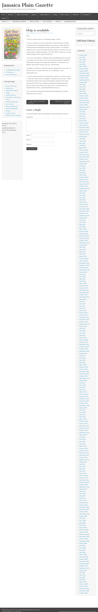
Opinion (33, 14)
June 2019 (82, 249)
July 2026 (82, 57)
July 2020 (82, 220)
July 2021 (82, 193)
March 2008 (83, 554)
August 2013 (83, 408)
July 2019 (82, 247)
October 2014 (83, 376)
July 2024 (82, 111)
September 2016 (84, 324)
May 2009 (82, 523)
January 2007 (83, 586)
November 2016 (84, 319)
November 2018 (84, 265)
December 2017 (84, 290)
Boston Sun (9, 88)
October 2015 (83, 349)
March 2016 (83, 337)
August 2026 (83, 55)
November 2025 (84, 75)
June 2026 (82, 59)
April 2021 (82, 200)
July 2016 (82, 328)
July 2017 (82, 301)
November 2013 (84, 401)
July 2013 (82, 410)
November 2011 (84, 455)
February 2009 (83, 529)
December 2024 (84, 100)
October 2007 (83, 566)
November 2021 (84, 184)
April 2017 (82, 308)
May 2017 (82, 306)
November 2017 (84, 292)
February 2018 (83, 285)
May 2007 (82, 577)
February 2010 (83, 502)
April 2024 (82, 118)
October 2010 (83, 484)
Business (11, 14)
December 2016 (84, 317)
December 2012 (84, 426)
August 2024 (83, 109)
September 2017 (84, 297)
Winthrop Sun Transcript (13, 115)
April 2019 (82, 254)
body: (28, 36)
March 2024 (83, 120)
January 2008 (83, 559)
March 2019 (83, 256)
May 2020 (82, 224)
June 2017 (82, 304)
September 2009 (84, 514)
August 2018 (83, 272)
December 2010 (84, 480)
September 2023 (84, 134)
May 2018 (82, 279)
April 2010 (82, 498)
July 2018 (82, 274)
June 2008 (82, 548)
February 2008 (83, 557)
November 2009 (84, 509)
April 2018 (82, 281)
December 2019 (84, 236)
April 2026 (82, 64)
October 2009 (83, 511)
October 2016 (83, 322)
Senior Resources (11, 74)
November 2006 (84, 591)
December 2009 (84, 507)
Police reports (65, 14)
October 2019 (83, 240)
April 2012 (82, 444)
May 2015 (82, 360)
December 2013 (84, 398)
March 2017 (83, 310)
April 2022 (82, 172)
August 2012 (83, 435)
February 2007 (83, 584)
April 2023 (82, 145)
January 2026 (83, 71)
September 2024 (84, 107)
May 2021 (82, 197)
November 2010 (84, 482)
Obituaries (76, 14)
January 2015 (83, 369)
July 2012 (82, 437)
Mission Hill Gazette (12, 106)
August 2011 (83, 462)
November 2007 (84, 563)
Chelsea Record (11, 95)
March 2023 (83, 148)
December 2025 (84, 73)
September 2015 (84, 351)
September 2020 (84, 215)
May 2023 (82, 143)
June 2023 (82, 141)
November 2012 (84, 428)
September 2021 (84, 188)
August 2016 (83, 326)
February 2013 (83, 421)
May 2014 (82, 387)
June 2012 (82, 439)
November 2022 (84, 157)
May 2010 (82, 496)
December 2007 (84, 561)
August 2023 (83, 136)
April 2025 (82, 91)
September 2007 (84, 568)
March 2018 (83, 283)
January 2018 (83, 288)
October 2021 (83, 186)
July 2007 (82, 572)
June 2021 (82, 195)
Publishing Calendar (19, 21)
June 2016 (82, 331)
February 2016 (83, 340)
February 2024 (83, 123)
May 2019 (82, 252)
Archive (4, 18)
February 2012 (83, 448)
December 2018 (84, 263)
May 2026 (82, 62)
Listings (55, 14)
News (3, 14)
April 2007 (82, 579)
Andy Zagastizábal (32, 33)
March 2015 (83, 365)
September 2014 (84, 378)
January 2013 (83, 423)
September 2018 (84, 270)
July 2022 (82, 166)
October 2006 (83, 593)
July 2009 (82, 518)
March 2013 (83, 419)
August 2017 (83, 299)
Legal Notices (47, 21)
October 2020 (83, 213)
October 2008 (83, 539)
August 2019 (83, 245)
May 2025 (82, 89)
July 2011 (82, 464)
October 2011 (83, 457)
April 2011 (82, 471)
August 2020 (83, 218)
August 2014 (83, 380)
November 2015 (84, 346)
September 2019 (84, 242)
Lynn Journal (10, 104)
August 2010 (83, 489)
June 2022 (82, 168)
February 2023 (83, 150)
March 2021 (83, 202)
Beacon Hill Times (11, 86)
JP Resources (10, 72)
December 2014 (84, 371)
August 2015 (83, 353)
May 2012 (82, 441)
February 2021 (83, 204)
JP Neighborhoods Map (13, 70)
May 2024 (82, 116)
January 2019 (83, 261)
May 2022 (82, 170)
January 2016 (83, 342)
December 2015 (84, 344)
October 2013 (83, 403)
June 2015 (82, 358)
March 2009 (83, 527)
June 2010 (82, 493)
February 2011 (83, 475)
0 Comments (50, 33)
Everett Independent (12, 102)
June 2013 (82, 412)
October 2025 (83, 77)
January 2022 (83, 179)
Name (28, 135)
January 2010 (83, 505)
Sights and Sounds (23, 14)
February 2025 (83, 96)
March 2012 (83, 446)
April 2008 (82, 552)
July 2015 (82, 355)
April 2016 (82, 335)
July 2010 (82, 491)
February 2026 (83, 68)
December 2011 (84, 453)
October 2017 (83, 294)
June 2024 (82, 114)
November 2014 (84, 374)
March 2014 (83, 392)
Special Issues (34, 21)
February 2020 (83, 231)
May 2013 (82, 414)
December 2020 (84, 209)
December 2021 (84, 181)
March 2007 (83, 582)
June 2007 (82, 575)
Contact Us (5, 21)
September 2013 (84, 405)
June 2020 (82, 222)
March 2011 (83, 473)
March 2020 (83, 229)
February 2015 (83, 367)
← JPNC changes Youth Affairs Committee (36, 102)
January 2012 (83, 450)
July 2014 (82, 383)
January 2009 (83, 532)
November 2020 (84, 211)
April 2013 (82, 417)
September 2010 (84, 487)
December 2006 (84, 588)
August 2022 (83, 163)
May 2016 (82, 333)
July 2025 (82, 84)
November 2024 (84, 102)
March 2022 (83, 175)
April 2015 (82, 362)
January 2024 (83, 125)
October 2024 (83, 105)
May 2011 (82, 469)
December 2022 (84, 154)
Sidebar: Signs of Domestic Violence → (62, 102)
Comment (29, 117)
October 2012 (83, 430)
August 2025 (83, 82)
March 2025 (83, 93)
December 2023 (84, 127)
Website (28, 144)
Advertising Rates (70, 21)
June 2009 (82, 520)
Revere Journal (10, 113)
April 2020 (82, 227)
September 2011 (84, 459)
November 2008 (84, 536)
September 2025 (84, 80)
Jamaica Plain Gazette (27, 5)
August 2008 (83, 543)
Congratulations (44, 14)
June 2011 (82, 466)
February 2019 (83, 258)
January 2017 (83, 315)
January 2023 (83, 152)
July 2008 (82, 545)
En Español (85, 14)
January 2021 (83, 206)
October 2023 (83, 132)
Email (28, 139)
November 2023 (84, 129)
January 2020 (83, 233)
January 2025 (83, 98)
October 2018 (83, 267)
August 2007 (83, 570)
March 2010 (83, 500)
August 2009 (83, 516)
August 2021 (83, 191)
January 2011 (83, 478)
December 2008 (84, 534)
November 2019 (84, 238)
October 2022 (83, 159)
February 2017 (83, 313)
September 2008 (84, 541)
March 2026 (83, 66)
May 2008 (82, 550)
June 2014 (82, 385)
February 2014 (83, 394)
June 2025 (82, 87)
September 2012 (84, 432)
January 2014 (83, 396)
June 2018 (82, 276)
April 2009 (82, 525)
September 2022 (84, 161)
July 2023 (82, 138)
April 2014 (82, 389)
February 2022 (83, 177)
